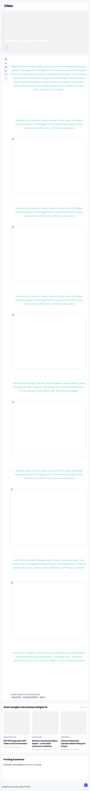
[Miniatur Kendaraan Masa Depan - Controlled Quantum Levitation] (45, 723)
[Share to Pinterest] (6, 67)
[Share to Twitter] (6, 63)
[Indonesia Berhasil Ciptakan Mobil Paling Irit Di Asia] (74, 723)
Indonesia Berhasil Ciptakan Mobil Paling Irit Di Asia (73, 743)
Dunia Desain (36, 737)
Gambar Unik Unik (31, 697)
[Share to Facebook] (6, 59)
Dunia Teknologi (10, 737)
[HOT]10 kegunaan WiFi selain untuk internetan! (15, 742)
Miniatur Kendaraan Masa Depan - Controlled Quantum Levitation (44, 743)
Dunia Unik (18, 35)
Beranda (8, 35)
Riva (42, 697)
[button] (6, 79)
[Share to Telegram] (6, 74)
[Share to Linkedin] (6, 70)
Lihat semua (83, 707)
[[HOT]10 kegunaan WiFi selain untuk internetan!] (17, 723)
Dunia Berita (65, 737)
